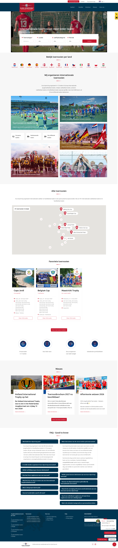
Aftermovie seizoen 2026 (92, 394)
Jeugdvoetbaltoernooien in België (34, 160)
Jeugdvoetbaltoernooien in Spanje (17, 535)
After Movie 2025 (83, 164)
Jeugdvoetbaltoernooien (33, 516)
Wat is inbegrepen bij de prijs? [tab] (31, 487)
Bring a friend (50, 520)
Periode (71, 37)
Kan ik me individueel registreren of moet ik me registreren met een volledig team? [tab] (75, 496)
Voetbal (72, 7)
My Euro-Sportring (73, 1)
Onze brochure (69, 516)
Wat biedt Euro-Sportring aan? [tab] (31, 441)
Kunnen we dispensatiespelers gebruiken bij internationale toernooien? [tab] (74, 482)
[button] (62, 238)
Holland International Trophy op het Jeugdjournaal (25, 397)
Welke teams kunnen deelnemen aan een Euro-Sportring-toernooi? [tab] (78, 475)
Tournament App (91, 1)
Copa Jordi (19, 290)
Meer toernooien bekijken (59, 330)
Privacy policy (69, 518)
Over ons (101, 7)
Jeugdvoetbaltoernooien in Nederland (34, 113)
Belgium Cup (44, 290)
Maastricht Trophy (70, 290)
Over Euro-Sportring (51, 516)
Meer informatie (23, 318)
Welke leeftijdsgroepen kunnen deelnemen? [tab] (36, 470)
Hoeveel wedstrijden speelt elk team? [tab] (34, 493)
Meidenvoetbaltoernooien (33, 518)
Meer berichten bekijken (59, 419)
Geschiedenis (50, 518)
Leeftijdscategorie (59, 37)
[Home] (27, 7)
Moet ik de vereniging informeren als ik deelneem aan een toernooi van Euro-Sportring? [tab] (78, 489)
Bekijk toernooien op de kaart (60, 49)
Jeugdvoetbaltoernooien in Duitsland (17, 530)
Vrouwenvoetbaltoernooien (33, 520)
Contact (82, 1)
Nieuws (95, 7)
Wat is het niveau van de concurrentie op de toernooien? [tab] (78, 441)
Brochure (87, 7)
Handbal (80, 7)
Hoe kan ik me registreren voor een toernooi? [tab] (36, 475)
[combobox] (28, 41)
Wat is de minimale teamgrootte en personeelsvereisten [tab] (78, 503)
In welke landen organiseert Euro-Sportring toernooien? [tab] (39, 464)
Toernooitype (27, 37)
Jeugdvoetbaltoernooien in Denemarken (83, 137)
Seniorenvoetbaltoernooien (33, 521)
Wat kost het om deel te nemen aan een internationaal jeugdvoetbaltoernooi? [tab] (38, 481)
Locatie (41, 37)
